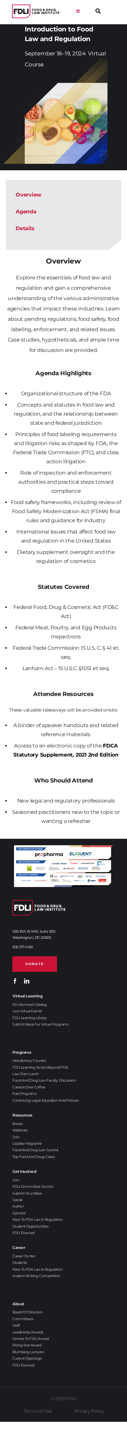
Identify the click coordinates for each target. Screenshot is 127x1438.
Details (25, 228)
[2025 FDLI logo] (35, 11)
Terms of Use (38, 1411)
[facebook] (15, 980)
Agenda (26, 211)
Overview (28, 195)
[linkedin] (26, 980)
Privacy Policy (89, 1411)
